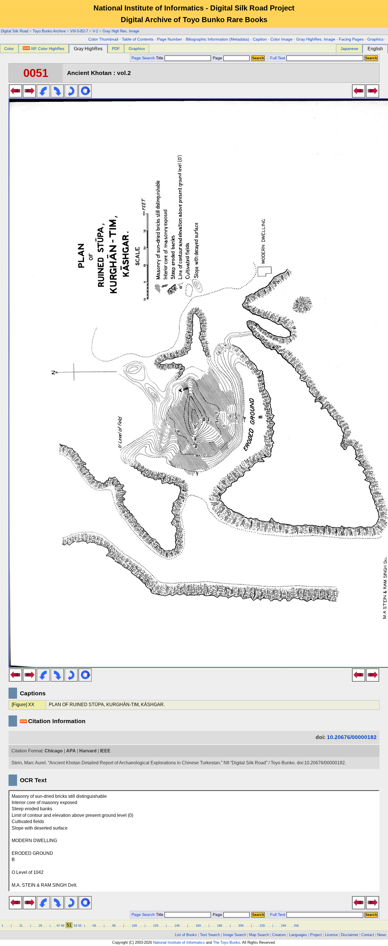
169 (198, 925)
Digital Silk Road (14, 31)
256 (296, 925)
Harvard (88, 750)
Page (217, 58)
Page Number (169, 39)
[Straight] (85, 96)
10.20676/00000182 (352, 737)
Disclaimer (349, 935)
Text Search (210, 935)
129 (155, 925)
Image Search (234, 935)
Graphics (375, 39)
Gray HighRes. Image (315, 39)
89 (114, 925)
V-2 (95, 31)
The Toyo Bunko (226, 942)
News (381, 935)
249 (283, 925)
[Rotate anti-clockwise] (43, 96)
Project (316, 935)
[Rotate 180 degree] (71, 96)
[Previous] (15, 96)
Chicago (54, 750)
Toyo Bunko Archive (49, 31)
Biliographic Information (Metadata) (217, 39)
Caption (260, 39)
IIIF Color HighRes (47, 48)
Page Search (143, 58)
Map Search (259, 935)
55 (80, 925)
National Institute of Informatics (179, 942)
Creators (279, 935)
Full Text (277, 58)
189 (219, 925)
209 (240, 925)
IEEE (105, 750)
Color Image (281, 39)
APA (71, 750)
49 (62, 925)
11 (20, 925)
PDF (116, 48)
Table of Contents (137, 39)
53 (75, 925)
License (331, 935)
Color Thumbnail (103, 39)
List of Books (186, 935)
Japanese (349, 48)
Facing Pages (351, 39)
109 (134, 925)
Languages (298, 935)
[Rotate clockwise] (57, 96)
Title (160, 58)
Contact (367, 935)
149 (177, 925)
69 (94, 925)
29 (40, 925)
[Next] (29, 96)
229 (262, 925)
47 (58, 925)
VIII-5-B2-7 (79, 31)
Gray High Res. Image (121, 31)
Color (9, 48)
